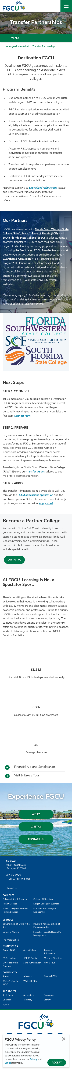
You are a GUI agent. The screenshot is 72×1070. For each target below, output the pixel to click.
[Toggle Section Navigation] (36, 38)
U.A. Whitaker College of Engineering (44, 910)
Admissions (28, 995)
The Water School (11, 940)
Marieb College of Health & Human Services (15, 910)
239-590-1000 (13, 875)
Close (64, 1039)
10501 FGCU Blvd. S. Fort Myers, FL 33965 (16, 867)
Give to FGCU (50, 976)
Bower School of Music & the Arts (16, 925)
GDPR (8, 1063)
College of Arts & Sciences (15, 899)
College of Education (43, 899)
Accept (57, 1063)
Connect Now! (22, 416)
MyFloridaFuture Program (10, 964)
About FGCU (9, 950)
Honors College (10, 904)
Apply (36, 814)
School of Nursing (11, 932)
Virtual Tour (49, 963)
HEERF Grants (30, 958)
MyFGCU (7, 1005)
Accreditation (29, 950)
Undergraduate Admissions (20, 46)
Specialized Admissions (43, 188)
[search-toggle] (54, 6)
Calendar (7, 1000)
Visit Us (36, 827)
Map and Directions (53, 958)
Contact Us (14, 560)
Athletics (27, 976)
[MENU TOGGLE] (66, 6)
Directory (27, 1000)
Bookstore (48, 995)
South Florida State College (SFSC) (24, 238)
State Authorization (32, 963)
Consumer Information (49, 952)
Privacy (33, 1059)
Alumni (6, 976)
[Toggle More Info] (7, 767)
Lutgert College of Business (46, 904)
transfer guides (35, 472)
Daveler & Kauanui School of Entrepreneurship (46, 925)
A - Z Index (8, 995)
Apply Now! (46, 503)
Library (47, 1000)
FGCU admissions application (35, 495)
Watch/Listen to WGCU (10, 983)
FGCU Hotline (9, 958)
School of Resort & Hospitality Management (47, 934)
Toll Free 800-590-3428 (19, 879)
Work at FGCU (30, 981)
